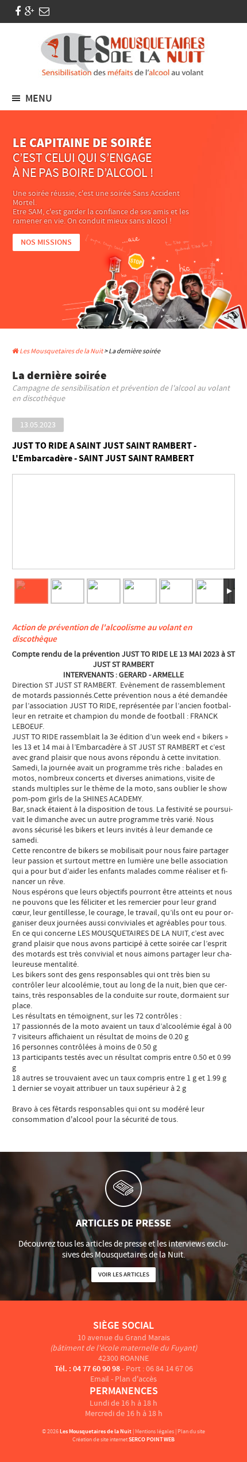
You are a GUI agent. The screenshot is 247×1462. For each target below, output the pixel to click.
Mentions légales (154, 1431)
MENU (38, 99)
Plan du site (191, 1431)
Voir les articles (123, 1274)
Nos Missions (46, 242)
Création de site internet (100, 1439)
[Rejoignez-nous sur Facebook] (18, 11)
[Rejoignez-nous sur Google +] (29, 11)
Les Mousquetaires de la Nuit (60, 351)
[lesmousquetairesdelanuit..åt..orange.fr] (44, 11)
